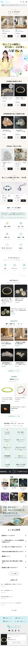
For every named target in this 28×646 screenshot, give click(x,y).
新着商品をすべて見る (14, 370)
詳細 (5, 36)
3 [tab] (13, 76)
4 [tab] (15, 76)
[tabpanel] (14, 59)
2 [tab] (11, 76)
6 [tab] (18, 76)
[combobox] (14, 5)
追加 (10, 36)
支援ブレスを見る (17, 642)
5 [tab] (16, 76)
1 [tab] (9, 76)
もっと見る (14, 573)
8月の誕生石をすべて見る (14, 416)
